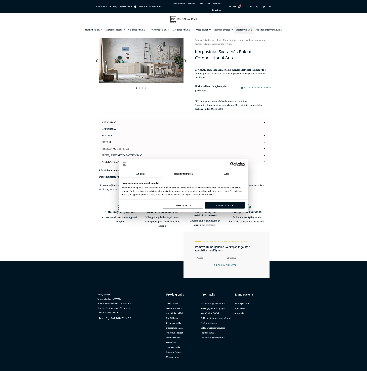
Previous (96, 60)
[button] (183, 122)
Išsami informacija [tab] (183, 174)
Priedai (106, 141)
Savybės (107, 135)
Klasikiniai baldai (174, 313)
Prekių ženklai (207, 332)
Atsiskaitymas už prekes (118, 161)
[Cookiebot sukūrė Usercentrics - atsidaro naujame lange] (232, 164)
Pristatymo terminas (115, 148)
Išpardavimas (243, 29)
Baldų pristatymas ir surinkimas (216, 318)
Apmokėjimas (204, 3)
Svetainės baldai (114, 29)
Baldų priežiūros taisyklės (213, 327)
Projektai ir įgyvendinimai (268, 29)
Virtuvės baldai (159, 29)
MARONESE (217, 109)
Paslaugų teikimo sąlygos (213, 308)
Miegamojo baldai (181, 29)
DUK (203, 342)
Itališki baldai (172, 318)
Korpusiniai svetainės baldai (237, 40)
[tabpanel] (141, 60)
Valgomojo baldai (136, 29)
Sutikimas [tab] (140, 174)
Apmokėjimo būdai (210, 313)
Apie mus (217, 3)
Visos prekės (172, 303)
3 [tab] (142, 88)
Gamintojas (109, 128)
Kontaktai (216, 10)
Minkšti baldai (92, 29)
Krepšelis (192, 3)
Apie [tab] (226, 174)
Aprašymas (109, 122)
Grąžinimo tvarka (209, 323)
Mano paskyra (179, 3)
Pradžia (198, 40)
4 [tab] (145, 88)
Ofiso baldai (202, 29)
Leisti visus (224, 205)
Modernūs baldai (174, 308)
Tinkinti (181, 205)
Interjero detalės (222, 29)
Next (185, 60)
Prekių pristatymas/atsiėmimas (122, 155)
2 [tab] (139, 88)
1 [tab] (136, 88)
